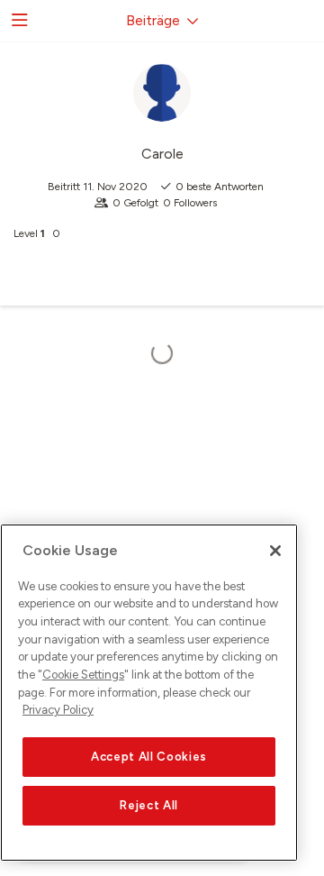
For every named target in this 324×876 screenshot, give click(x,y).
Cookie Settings (83, 674)
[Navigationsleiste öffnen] (18, 20)
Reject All (149, 805)
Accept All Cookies (149, 756)
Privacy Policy (58, 709)
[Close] (275, 550)
